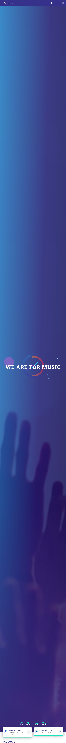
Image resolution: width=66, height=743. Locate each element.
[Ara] (57, 3)
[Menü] (63, 3)
